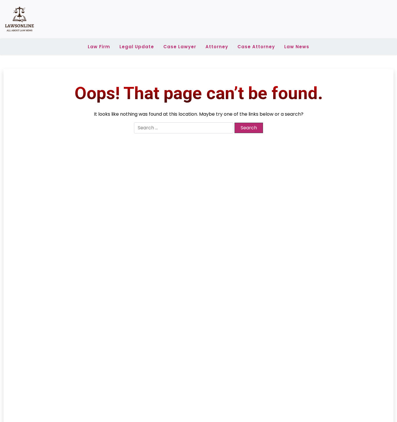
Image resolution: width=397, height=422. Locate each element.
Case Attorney (256, 47)
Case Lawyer (179, 47)
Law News (296, 47)
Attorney (216, 47)
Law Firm (99, 47)
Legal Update (136, 47)
